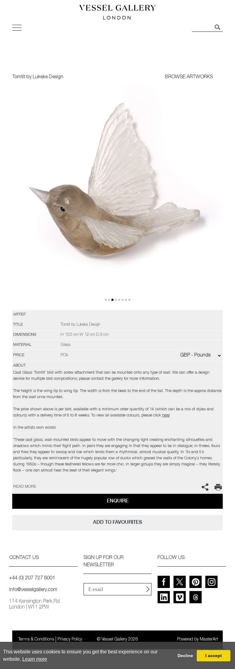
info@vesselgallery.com (33, 590)
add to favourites (117, 522)
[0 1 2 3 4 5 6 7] (117, 197)
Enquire (118, 501)
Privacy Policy (70, 640)
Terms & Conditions (36, 640)
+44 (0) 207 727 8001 (32, 578)
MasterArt (209, 640)
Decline (185, 655)
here (166, 416)
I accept (213, 655)
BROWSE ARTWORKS (189, 77)
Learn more (34, 659)
